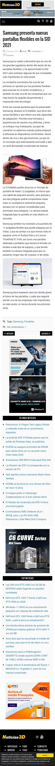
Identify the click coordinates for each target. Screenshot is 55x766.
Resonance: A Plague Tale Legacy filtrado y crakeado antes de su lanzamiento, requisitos (27, 428)
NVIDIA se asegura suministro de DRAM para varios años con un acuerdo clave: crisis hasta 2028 (27, 450)
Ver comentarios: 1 (16, 327)
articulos (12, 746)
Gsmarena (9, 55)
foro (24, 746)
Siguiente (45, 333)
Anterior (9, 333)
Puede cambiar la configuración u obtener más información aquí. (23, 763)
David (24, 51)
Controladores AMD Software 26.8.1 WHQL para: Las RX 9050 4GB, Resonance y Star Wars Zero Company (26, 515)
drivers (11, 750)
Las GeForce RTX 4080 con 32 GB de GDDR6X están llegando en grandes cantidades (25, 588)
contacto (42, 746)
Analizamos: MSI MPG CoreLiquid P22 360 (28, 460)
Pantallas (29, 321)
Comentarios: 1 (36, 51)
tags (24, 750)
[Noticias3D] (11, 4)
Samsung (18, 321)
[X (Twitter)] (43, 21)
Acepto (45, 755)
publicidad (42, 750)
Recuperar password (43, 8)
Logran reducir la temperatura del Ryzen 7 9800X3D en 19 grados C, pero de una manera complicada (27, 668)
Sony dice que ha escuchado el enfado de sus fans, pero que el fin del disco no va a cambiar (27, 642)
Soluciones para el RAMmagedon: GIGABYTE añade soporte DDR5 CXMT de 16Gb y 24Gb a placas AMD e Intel (27, 655)
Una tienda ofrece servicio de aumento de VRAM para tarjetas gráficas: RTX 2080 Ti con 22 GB (27, 629)
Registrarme (31, 8)
